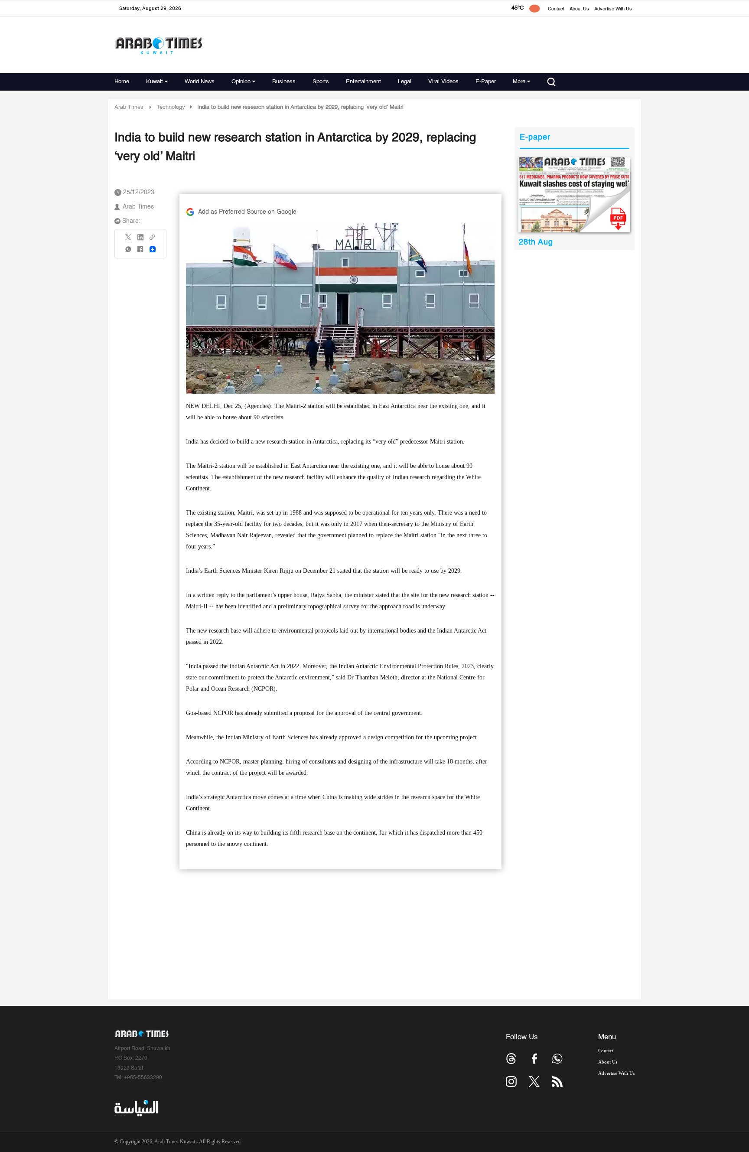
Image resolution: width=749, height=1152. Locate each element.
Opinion (241, 82)
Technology (170, 107)
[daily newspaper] (574, 194)
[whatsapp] (129, 252)
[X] (129, 240)
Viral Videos (443, 82)
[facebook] (140, 252)
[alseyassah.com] (136, 1108)
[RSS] (557, 1081)
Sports (321, 82)
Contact (556, 9)
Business (284, 82)
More (519, 82)
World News (200, 82)
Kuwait (154, 82)
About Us (579, 9)
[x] (534, 1081)
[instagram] (511, 1081)
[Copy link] (153, 240)
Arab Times (128, 107)
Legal (404, 82)
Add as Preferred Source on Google (247, 212)
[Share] (153, 249)
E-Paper (485, 82)
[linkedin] (140, 240)
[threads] (511, 1058)
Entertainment (363, 82)
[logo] (158, 45)
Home (121, 82)
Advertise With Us (613, 9)
